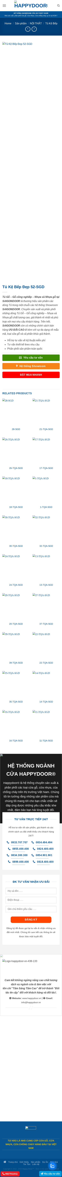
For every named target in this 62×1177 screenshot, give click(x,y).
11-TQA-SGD (46, 740)
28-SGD (16, 429)
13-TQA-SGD (46, 585)
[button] (4, 5)
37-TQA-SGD (46, 624)
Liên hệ (35, 1164)
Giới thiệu (24, 1162)
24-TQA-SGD (16, 585)
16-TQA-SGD (16, 740)
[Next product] (27, 29)
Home (8, 23)
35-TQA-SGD (16, 702)
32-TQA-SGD (46, 546)
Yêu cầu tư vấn (51, 1173)
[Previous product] (34, 29)
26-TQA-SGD (16, 468)
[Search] (58, 6)
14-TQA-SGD (46, 702)
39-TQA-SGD (16, 663)
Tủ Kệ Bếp (51, 23)
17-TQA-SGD (46, 468)
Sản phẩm (21, 23)
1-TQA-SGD (46, 507)
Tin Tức (26, 1164)
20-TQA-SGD (16, 624)
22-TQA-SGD (46, 663)
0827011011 (11, 1174)
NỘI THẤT (36, 23)
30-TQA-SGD (16, 546)
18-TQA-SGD (16, 507)
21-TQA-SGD (46, 429)
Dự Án (45, 1162)
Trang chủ (13, 1162)
